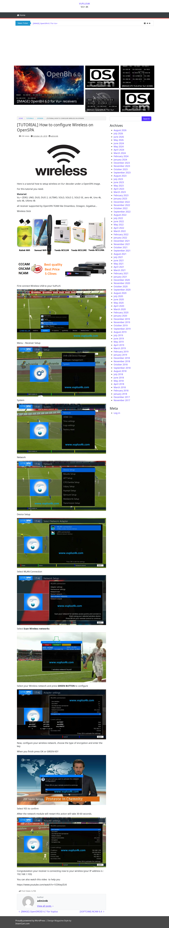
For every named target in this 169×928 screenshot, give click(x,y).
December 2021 (122, 240)
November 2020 (122, 283)
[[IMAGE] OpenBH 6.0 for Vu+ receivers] (49, 84)
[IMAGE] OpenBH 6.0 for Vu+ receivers (47, 101)
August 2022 (120, 214)
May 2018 (119, 380)
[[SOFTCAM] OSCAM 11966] (102, 77)
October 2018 (121, 364)
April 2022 (119, 227)
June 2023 (119, 182)
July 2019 (118, 335)
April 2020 (119, 305)
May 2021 (119, 263)
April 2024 (119, 149)
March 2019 (120, 348)
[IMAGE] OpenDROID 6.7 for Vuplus (39, 911)
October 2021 (121, 247)
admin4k (54, 136)
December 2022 (122, 201)
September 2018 (122, 367)
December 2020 (122, 279)
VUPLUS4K (84, 3)
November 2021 (122, 244)
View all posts (44, 905)
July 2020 (118, 296)
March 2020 (120, 309)
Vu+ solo (147, 69)
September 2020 (122, 289)
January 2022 (120, 237)
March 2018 (120, 387)
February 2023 (121, 195)
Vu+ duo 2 (145, 66)
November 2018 (122, 361)
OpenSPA (40, 118)
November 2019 (122, 322)
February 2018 (121, 390)
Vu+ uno (147, 76)
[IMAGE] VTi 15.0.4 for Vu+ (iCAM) (137, 86)
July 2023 (118, 179)
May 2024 (119, 146)
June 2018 (119, 377)
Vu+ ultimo (126, 76)
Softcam (100, 82)
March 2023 (120, 192)
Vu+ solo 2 (126, 73)
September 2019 (122, 328)
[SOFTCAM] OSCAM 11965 (43, 23)
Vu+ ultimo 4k (59, 95)
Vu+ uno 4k (69, 95)
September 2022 (122, 211)
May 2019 (119, 341)
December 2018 (122, 357)
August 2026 (120, 130)
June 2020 (119, 299)
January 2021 (120, 276)
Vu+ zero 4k (32, 98)
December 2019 (122, 319)
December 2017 (122, 397)
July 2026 (118, 133)
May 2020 (119, 302)
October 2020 (121, 286)
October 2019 (121, 325)
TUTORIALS (30, 118)
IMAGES (18, 95)
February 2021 (121, 273)
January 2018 (120, 393)
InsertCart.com (22, 923)
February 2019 (121, 351)
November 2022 (122, 205)
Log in (117, 412)
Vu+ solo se (146, 73)
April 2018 (119, 383)
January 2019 (120, 354)
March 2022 (120, 231)
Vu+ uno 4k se (20, 98)
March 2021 (120, 270)
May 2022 (119, 224)
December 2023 (122, 162)
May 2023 (119, 185)
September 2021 (122, 250)
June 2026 (119, 136)
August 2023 (120, 175)
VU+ (131, 66)
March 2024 (120, 153)
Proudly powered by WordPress (30, 920)
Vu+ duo (137, 66)
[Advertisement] (84, 45)
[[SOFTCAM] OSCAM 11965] (137, 101)
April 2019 (119, 345)
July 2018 (118, 374)
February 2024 (121, 156)
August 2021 (120, 253)
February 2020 (121, 312)
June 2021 (119, 260)
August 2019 (120, 331)
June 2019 (119, 338)
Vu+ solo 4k (48, 95)
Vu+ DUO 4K (26, 95)
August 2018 (120, 371)
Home (22, 15)
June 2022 (119, 221)
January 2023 (120, 198)
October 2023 (121, 169)
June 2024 (119, 143)
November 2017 (122, 400)
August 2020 (120, 292)
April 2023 (119, 188)
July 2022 (118, 218)
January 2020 (120, 315)
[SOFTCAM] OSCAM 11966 (99, 86)
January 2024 (120, 159)
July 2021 (118, 257)
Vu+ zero (147, 79)
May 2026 (119, 139)
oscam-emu (91, 82)
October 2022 (121, 208)
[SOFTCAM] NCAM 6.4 (91, 911)
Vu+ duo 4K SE (37, 95)
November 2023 (122, 165)
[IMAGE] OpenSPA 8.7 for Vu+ (100, 110)
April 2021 (119, 266)
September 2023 (122, 172)
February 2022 (121, 234)
